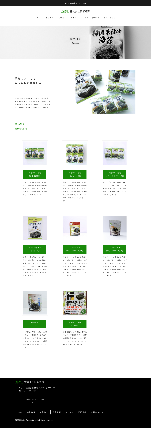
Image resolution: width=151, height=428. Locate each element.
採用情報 (96, 18)
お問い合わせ (109, 18)
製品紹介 (61, 18)
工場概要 (73, 18)
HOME (39, 18)
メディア (84, 18)
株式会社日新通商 (80, 11)
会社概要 (50, 18)
